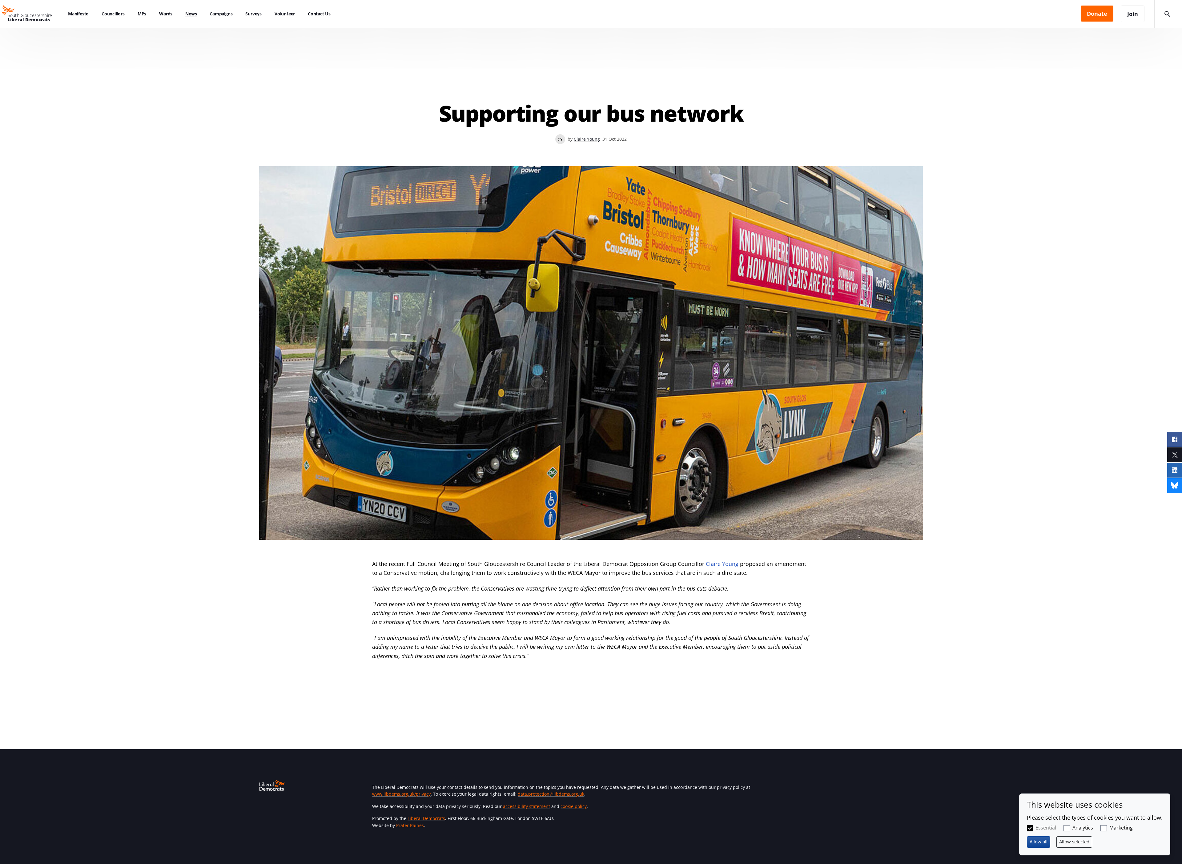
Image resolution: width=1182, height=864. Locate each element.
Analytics (1082, 827)
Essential (1045, 827)
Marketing (1121, 827)
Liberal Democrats (426, 818)
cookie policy (574, 806)
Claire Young (587, 139)
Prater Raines (410, 825)
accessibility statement (526, 806)
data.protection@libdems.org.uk (551, 794)
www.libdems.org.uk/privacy (401, 794)
